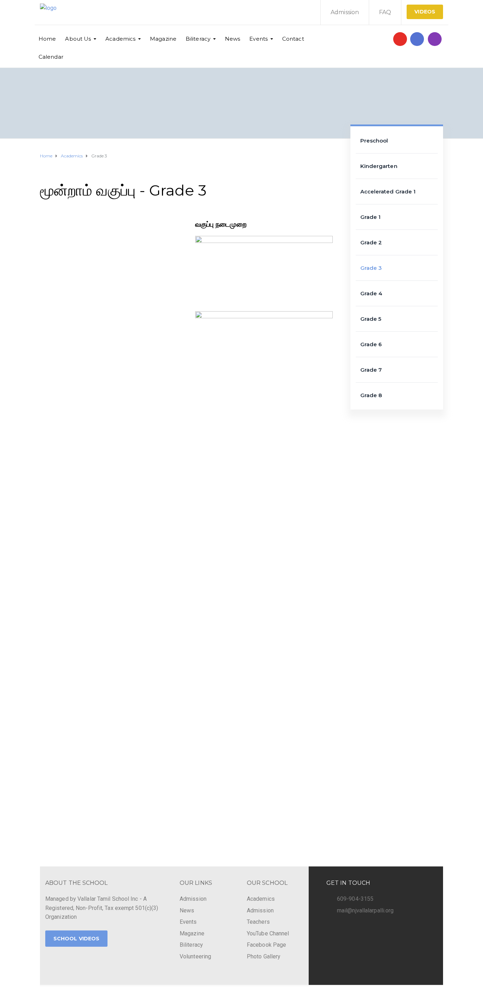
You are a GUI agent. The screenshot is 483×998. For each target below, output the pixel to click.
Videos (424, 11)
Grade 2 (371, 242)
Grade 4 (371, 293)
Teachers (258, 921)
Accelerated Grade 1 (388, 191)
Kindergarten (378, 166)
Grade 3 (371, 268)
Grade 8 (371, 395)
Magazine (163, 38)
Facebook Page (266, 944)
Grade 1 (370, 217)
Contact (293, 38)
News (232, 38)
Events (258, 38)
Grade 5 (371, 318)
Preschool (374, 140)
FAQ (385, 12)
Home (47, 38)
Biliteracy (198, 38)
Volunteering (195, 956)
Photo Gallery (263, 956)
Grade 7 (371, 369)
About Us (78, 38)
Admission (345, 12)
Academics (120, 38)
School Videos (76, 938)
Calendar (51, 56)
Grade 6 (371, 344)
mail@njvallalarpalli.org (365, 910)
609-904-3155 (355, 898)
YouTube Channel (268, 933)
